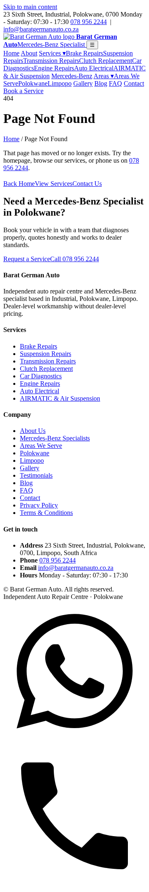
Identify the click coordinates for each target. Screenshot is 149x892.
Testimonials (36, 475)
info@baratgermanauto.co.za (41, 29)
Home (11, 53)
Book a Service (23, 90)
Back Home (19, 183)
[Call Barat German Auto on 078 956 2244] (74, 884)
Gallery (83, 83)
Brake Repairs (84, 53)
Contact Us (87, 183)
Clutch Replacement (105, 60)
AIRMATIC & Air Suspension (60, 398)
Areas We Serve (41, 445)
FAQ (115, 83)
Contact (134, 83)
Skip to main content (30, 6)
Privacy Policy (39, 505)
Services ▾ (52, 53)
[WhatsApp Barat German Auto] (74, 740)
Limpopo (60, 83)
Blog (100, 83)
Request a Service (26, 258)
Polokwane (33, 83)
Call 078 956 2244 (74, 258)
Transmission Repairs (51, 60)
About (29, 53)
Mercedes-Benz (71, 75)
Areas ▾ (104, 75)
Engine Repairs (54, 68)
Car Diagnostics (41, 376)
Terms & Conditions (46, 512)
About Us (33, 430)
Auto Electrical (93, 68)
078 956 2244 (88, 21)
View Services (53, 183)
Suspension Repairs (45, 353)
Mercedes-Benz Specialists (55, 438)
